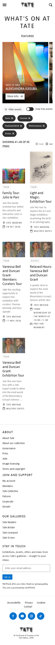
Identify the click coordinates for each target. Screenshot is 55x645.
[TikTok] (40, 616)
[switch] (30, 109)
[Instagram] (31, 616)
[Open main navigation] (10, 5)
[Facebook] (13, 616)
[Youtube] (22, 616)
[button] (50, 5)
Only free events (44, 109)
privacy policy (41, 583)
